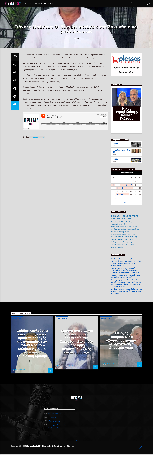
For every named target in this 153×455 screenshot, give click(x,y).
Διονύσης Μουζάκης (131, 244)
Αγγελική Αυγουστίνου (119, 224)
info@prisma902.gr (54, 421)
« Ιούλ (124, 202)
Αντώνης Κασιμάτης (129, 242)
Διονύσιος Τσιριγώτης (117, 247)
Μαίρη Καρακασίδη (117, 239)
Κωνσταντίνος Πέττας (121, 221)
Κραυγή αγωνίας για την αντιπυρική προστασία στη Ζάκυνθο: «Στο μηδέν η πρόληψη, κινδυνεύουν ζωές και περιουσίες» (125, 270)
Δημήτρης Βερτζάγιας (118, 234)
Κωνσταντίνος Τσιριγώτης (120, 232)
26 (122, 194)
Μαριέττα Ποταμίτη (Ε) (121, 151)
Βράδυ (115, 159)
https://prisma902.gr (54, 413)
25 (118, 194)
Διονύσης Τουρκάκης (121, 218)
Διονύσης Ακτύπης (131, 227)
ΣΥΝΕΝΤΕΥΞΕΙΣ (45, 3)
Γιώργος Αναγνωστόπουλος (65, 366)
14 (131, 188)
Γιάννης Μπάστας (37, 137)
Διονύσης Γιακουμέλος (118, 229)
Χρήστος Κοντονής (117, 227)
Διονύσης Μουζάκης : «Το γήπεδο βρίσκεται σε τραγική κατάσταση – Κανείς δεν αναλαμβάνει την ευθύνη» (126, 291)
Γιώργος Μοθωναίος (117, 244)
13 (126, 188)
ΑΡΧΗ (29, 3)
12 (122, 188)
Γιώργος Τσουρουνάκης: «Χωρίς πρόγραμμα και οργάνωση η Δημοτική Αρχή (121, 340)
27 (127, 194)
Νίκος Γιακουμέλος (131, 236)
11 (118, 188)
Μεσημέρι (117, 143)
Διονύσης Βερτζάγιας (117, 236)
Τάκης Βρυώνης (128, 239)
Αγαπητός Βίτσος (133, 229)
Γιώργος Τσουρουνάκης (124, 216)
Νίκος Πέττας (131, 234)
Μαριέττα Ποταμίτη (18, 369)
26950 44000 (52, 417)
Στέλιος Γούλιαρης (116, 242)
